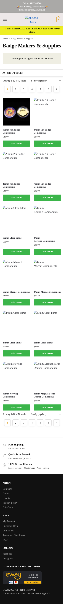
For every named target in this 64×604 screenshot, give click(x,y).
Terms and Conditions (14, 535)
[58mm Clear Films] (16, 220)
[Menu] (8, 19)
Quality (6, 498)
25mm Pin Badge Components (11, 185)
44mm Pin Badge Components (42, 131)
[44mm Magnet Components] (47, 274)
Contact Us (8, 530)
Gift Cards (8, 507)
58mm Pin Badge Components (11, 131)
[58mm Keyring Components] (16, 375)
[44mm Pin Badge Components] (47, 112)
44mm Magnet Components (47, 291)
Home (5, 38)
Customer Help (10, 526)
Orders (6, 493)
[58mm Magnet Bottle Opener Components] (47, 375)
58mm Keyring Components (10, 395)
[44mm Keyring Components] (47, 220)
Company (7, 489)
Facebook (7, 553)
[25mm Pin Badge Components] (16, 166)
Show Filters (15, 73)
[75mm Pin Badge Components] (47, 166)
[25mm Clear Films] (47, 324)
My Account (9, 521)
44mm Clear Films (12, 342)
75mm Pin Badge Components (42, 185)
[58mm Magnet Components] (16, 274)
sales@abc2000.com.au (35, 10)
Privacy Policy (10, 502)
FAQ (5, 540)
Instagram (8, 558)
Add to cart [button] (16, 143)
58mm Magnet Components (16, 291)
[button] (58, 19)
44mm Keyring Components (44, 239)
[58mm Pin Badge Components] (16, 112)
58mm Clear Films (12, 237)
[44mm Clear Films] (16, 324)
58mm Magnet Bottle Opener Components (44, 395)
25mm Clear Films (43, 342)
